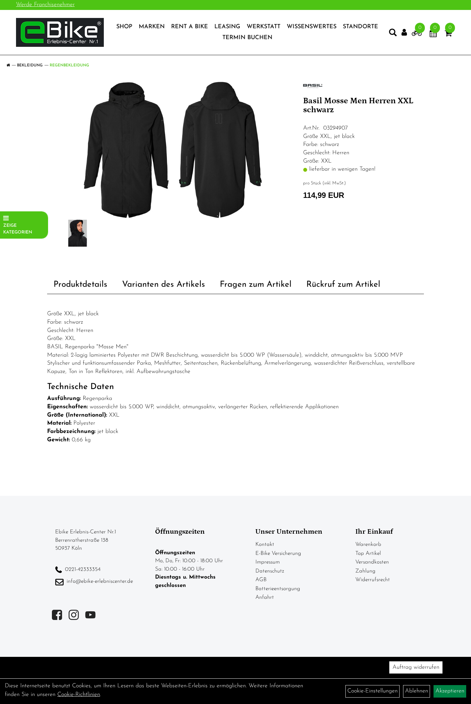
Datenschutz (269, 571)
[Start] (8, 65)
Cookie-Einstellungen (372, 691)
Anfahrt (264, 597)
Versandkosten (372, 562)
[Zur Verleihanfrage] (417, 34)
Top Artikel (368, 553)
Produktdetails (80, 284)
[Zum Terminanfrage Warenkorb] (433, 34)
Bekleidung (30, 65)
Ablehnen (416, 691)
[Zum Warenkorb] (448, 34)
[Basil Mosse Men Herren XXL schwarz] (172, 150)
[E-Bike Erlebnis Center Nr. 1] (60, 32)
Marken (152, 27)
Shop (124, 27)
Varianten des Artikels (163, 284)
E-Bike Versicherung (278, 553)
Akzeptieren (449, 691)
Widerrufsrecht (372, 579)
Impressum (267, 562)
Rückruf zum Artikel (343, 284)
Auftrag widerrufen (415, 667)
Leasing (227, 27)
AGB (261, 579)
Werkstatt (263, 27)
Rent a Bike (189, 27)
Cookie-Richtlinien (78, 695)
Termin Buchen (247, 38)
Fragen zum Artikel (256, 284)
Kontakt (264, 544)
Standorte (360, 27)
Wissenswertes (311, 27)
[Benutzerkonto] (404, 32)
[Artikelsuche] (393, 34)
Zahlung (365, 571)
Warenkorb (368, 544)
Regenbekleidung (69, 65)
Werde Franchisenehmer (45, 5)
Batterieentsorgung (277, 588)
